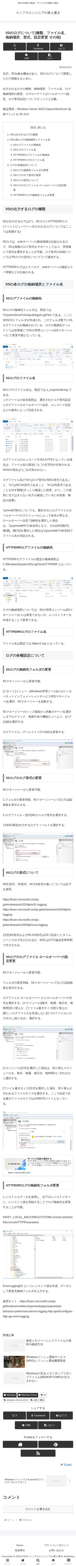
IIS (44, 1395)
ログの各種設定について (23, 165)
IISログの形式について (26, 180)
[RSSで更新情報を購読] (38, 1453)
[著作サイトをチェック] (20, 1444)
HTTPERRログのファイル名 (29, 160)
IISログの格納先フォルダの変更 (30, 170)
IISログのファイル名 (24, 149)
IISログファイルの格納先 (27, 144)
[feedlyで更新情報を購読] (55, 1444)
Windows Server (29, 1395)
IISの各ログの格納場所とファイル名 (30, 139)
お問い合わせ (56, 1550)
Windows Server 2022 (17, 1400)
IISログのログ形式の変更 (27, 175)
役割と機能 (38, 1400)
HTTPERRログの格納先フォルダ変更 (34, 195)
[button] (49, 56)
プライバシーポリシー (56, 1545)
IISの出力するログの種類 (24, 134)
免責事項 (20, 1550)
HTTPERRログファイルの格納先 (31, 154)
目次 (33, 127)
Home (19, 1545)
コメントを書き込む (38, 1508)
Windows (11, 1395)
